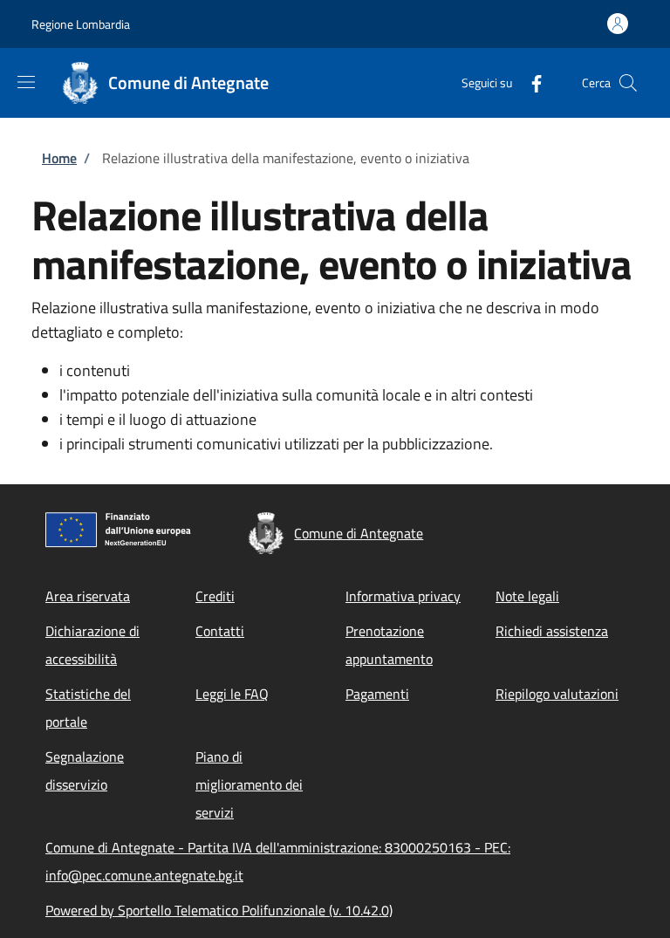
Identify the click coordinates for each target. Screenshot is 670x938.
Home (59, 157)
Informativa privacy (403, 595)
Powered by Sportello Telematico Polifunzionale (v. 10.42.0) (219, 910)
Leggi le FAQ (232, 693)
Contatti (219, 630)
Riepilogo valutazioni (557, 693)
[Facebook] (529, 82)
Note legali (527, 595)
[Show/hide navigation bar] (26, 82)
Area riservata (87, 595)
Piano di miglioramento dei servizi (249, 784)
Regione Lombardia (80, 24)
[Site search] (628, 82)
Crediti (215, 595)
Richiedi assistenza (552, 630)
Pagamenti (377, 693)
